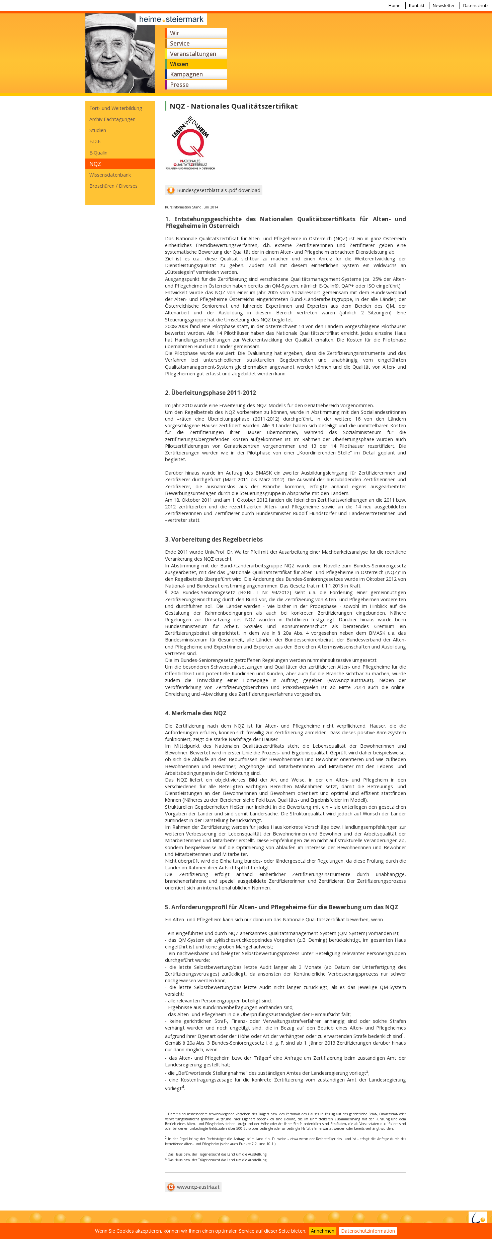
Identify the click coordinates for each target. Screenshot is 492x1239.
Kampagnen (186, 74)
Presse (179, 84)
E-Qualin (98, 152)
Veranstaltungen (193, 54)
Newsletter (444, 5)
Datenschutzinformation (368, 1231)
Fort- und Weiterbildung (115, 108)
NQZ (95, 164)
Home (395, 5)
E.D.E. (95, 141)
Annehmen (322, 1231)
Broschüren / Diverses (113, 186)
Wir (174, 33)
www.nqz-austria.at (198, 1187)
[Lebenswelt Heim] (478, 1220)
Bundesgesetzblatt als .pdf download (218, 190)
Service (180, 43)
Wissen (179, 64)
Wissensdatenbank (110, 175)
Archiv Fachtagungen (112, 119)
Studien (97, 130)
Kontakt (416, 5)
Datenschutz (476, 5)
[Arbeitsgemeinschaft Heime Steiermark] (120, 53)
